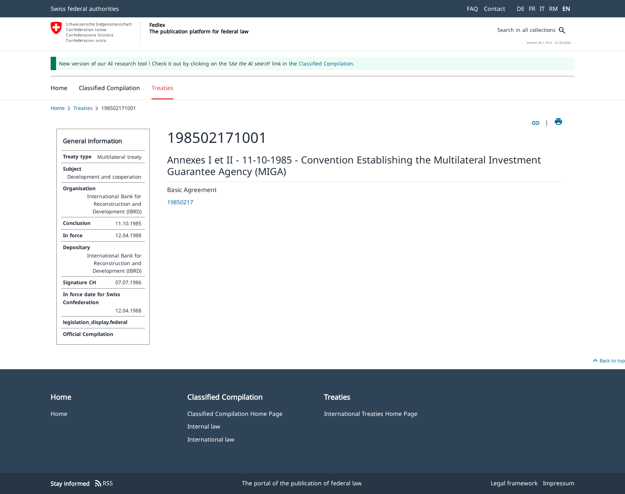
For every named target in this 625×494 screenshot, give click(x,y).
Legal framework (514, 483)
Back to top (608, 360)
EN (566, 9)
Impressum (558, 483)
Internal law (203, 426)
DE (520, 9)
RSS (103, 483)
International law (210, 439)
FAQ (472, 9)
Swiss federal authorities (85, 9)
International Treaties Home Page (370, 413)
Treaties (83, 108)
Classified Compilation (326, 63)
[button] (109, 87)
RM (553, 9)
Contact (494, 9)
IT (542, 9)
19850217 (180, 202)
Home (58, 108)
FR (532, 9)
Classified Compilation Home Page (234, 413)
